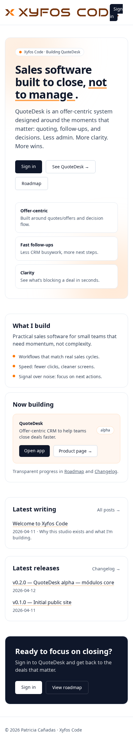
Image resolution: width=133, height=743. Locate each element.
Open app (34, 450)
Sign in (116, 12)
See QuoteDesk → (70, 167)
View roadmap (67, 687)
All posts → (108, 510)
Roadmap (31, 183)
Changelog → (106, 569)
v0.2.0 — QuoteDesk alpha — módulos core (63, 582)
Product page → (75, 451)
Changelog (106, 471)
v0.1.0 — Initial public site (42, 602)
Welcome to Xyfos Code (40, 523)
